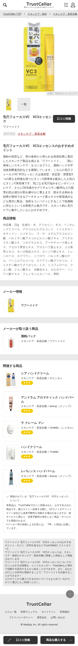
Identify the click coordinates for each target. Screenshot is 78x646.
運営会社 (42, 617)
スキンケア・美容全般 (65, 14)
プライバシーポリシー (21, 617)
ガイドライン (48, 611)
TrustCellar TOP (12, 14)
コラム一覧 (11, 611)
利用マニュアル (29, 611)
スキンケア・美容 (37, 14)
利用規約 (64, 611)
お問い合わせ (58, 617)
